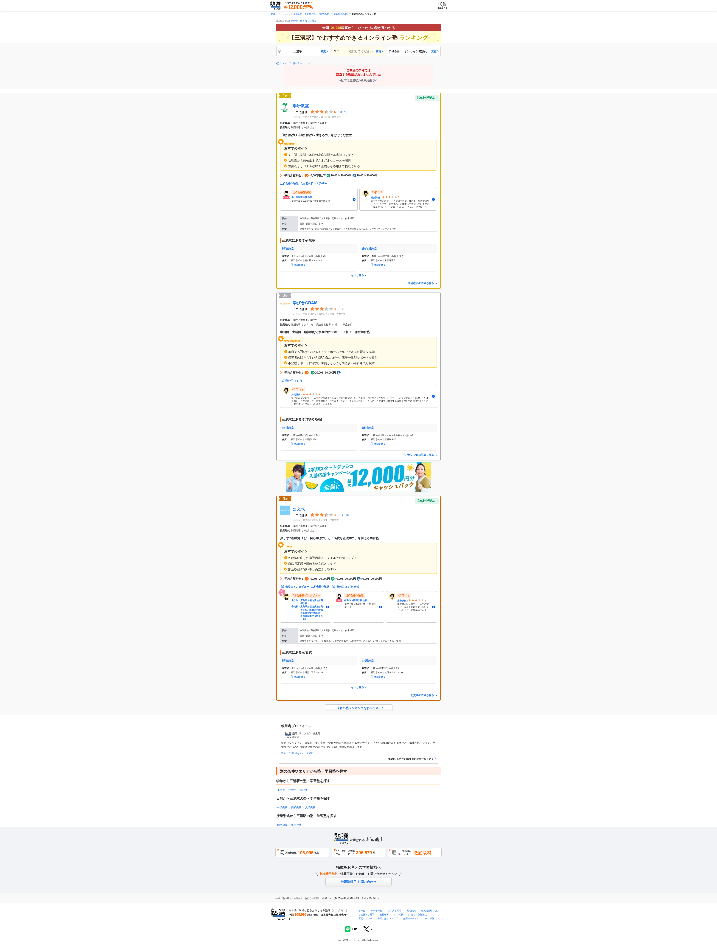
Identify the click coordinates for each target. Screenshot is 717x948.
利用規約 (411, 910)
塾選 (283, 753)
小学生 (281, 790)
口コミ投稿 (400, 914)
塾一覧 (361, 910)
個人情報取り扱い (430, 910)
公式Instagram (296, 753)
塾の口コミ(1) (293, 380)
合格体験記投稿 (419, 914)
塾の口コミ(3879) (316, 183)
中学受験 (282, 807)
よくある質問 (395, 910)
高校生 (304, 790)
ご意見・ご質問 (366, 914)
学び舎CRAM (305, 303)
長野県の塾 (310, 13)
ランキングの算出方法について (295, 63)
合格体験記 (292, 183)
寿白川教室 (369, 249)
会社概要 (384, 914)
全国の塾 (297, 13)
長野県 (294, 20)
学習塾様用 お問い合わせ (358, 881)
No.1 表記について (434, 918)
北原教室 (368, 661)
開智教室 (288, 249)
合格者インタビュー (297, 586)
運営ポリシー (365, 918)
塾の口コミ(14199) (348, 586)
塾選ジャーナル (411, 918)
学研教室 (301, 105)
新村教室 (368, 428)
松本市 (303, 20)
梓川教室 (288, 428)
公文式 (299, 509)
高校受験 (296, 807)
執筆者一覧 (376, 910)
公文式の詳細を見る (423, 695)
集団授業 (296, 824)
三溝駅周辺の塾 (339, 13)
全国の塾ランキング (388, 918)
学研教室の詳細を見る (421, 283)
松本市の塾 (323, 13)
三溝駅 (312, 20)
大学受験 (310, 807)
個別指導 (282, 824)
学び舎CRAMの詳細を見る (419, 454)
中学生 (292, 790)
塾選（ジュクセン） (281, 13)
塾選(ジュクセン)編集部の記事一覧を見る (411, 758)
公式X (310, 753)
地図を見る (299, 264)
